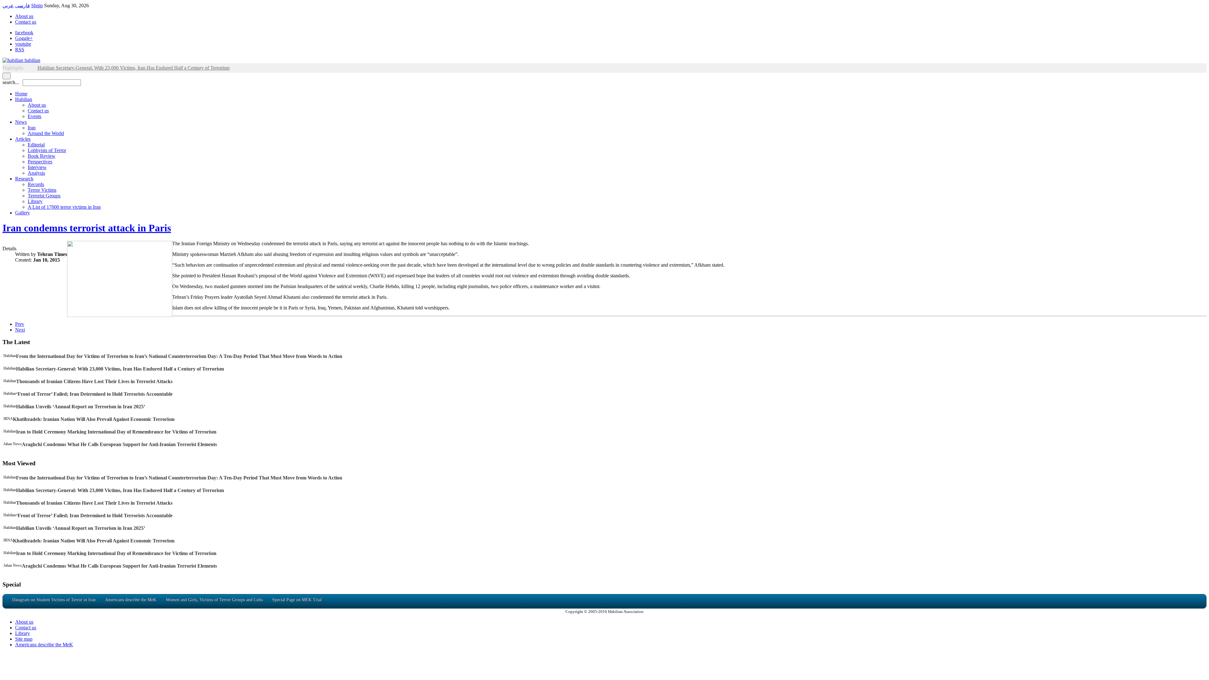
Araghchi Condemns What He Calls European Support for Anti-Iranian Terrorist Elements (119, 444)
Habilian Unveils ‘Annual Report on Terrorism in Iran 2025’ (80, 406)
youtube (23, 44)
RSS (19, 49)
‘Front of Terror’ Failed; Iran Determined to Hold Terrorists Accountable (94, 394)
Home (21, 93)
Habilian (23, 99)
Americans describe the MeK (44, 644)
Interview (37, 167)
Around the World (46, 133)
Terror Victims (42, 190)
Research (24, 178)
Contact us (25, 22)
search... (11, 82)
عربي (8, 5)
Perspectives (40, 161)
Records (36, 184)
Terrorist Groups (44, 195)
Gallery (22, 212)
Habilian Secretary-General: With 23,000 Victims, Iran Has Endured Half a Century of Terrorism (120, 368)
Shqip (37, 5)
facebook (24, 32)
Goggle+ (24, 38)
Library (35, 201)
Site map (23, 639)
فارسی (22, 5)
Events (34, 116)
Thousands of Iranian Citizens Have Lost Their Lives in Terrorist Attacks (94, 381)
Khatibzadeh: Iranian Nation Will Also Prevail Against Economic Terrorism (93, 419)
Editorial (36, 144)
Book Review (41, 156)
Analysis (36, 173)
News (21, 122)
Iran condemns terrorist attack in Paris (87, 228)
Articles (23, 139)
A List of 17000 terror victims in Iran (64, 207)
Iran (32, 127)
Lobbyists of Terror (47, 150)
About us (24, 16)
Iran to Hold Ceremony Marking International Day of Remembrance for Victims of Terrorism (116, 431)
